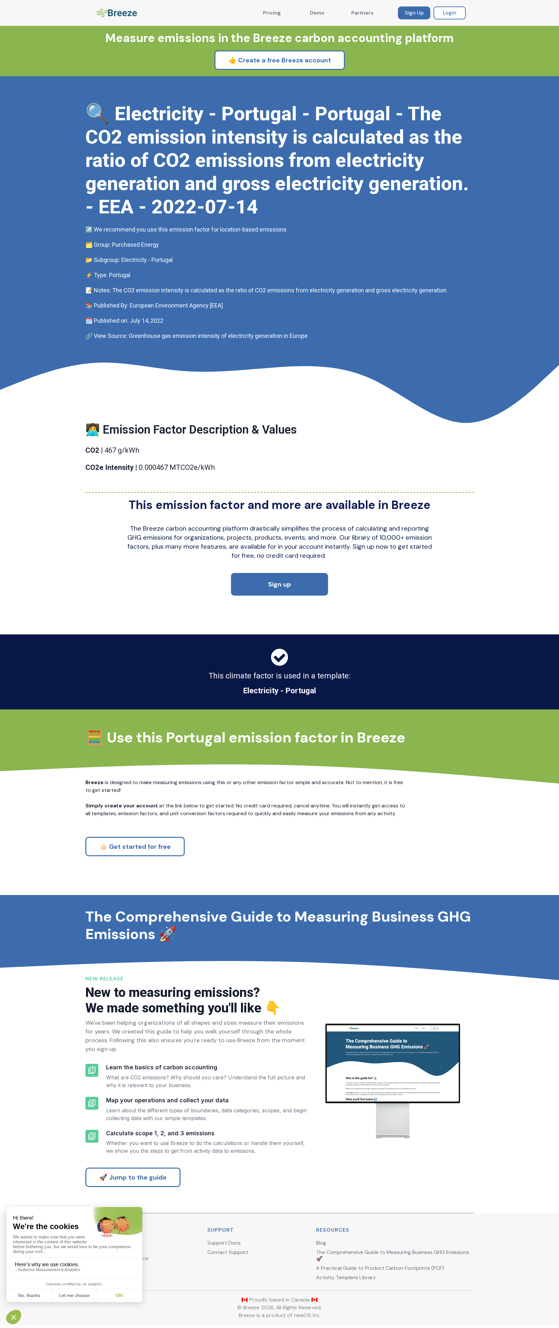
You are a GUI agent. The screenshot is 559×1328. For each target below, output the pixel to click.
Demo (317, 12)
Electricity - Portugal (279, 690)
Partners (362, 12)
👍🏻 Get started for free (135, 846)
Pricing (272, 12)
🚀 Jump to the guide (133, 1177)
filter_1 (92, 1070)
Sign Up (414, 12)
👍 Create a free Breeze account (279, 60)
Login (449, 12)
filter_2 (92, 1103)
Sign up (279, 584)
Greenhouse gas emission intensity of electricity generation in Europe (218, 335)
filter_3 (92, 1136)
